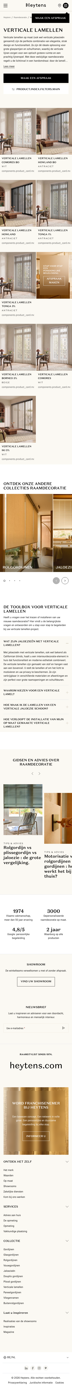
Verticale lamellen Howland (16, 232)
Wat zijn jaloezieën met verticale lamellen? (31, 643)
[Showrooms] (59, 5)
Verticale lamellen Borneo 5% (16, 376)
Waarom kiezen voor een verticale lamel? (31, 692)
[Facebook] (32, 1368)
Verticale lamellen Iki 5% (16, 448)
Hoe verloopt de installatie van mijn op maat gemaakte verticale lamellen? (33, 723)
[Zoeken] (64, 1028)
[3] (15, 581)
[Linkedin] (26, 1368)
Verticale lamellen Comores (53, 376)
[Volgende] (65, 580)
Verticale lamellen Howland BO (53, 160)
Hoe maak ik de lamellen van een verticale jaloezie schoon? (29, 706)
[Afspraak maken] (66, 5)
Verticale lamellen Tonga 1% (53, 232)
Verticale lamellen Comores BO (16, 160)
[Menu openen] (5, 5)
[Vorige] (32, 773)
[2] (9, 581)
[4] (20, 581)
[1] (4, 581)
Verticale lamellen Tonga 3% (16, 304)
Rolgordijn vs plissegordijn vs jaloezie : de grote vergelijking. (22, 855)
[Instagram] (39, 1368)
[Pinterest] (45, 1368)
